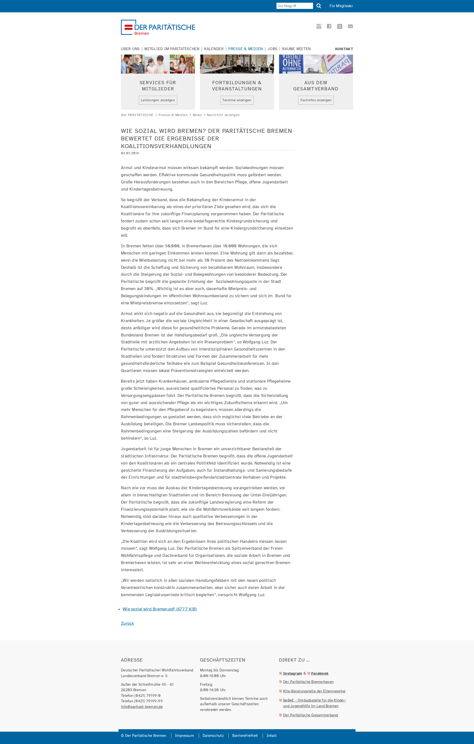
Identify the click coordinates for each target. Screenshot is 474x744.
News (197, 115)
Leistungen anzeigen (158, 100)
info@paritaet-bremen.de (142, 707)
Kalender (214, 49)
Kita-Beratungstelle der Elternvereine (314, 691)
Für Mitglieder (341, 6)
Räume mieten (296, 49)
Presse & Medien (245, 49)
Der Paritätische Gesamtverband (310, 715)
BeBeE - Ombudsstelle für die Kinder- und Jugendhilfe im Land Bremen (314, 703)
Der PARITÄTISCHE (137, 115)
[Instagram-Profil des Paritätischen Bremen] (318, 27)
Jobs (272, 49)
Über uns (130, 49)
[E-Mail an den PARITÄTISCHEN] (349, 27)
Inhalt (272, 735)
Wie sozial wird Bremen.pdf (160, 609)
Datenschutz (213, 735)
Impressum (184, 735)
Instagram (292, 673)
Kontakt (344, 49)
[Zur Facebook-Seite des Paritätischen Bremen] (328, 27)
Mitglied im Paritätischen (171, 49)
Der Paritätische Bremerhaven (308, 682)
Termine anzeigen (236, 100)
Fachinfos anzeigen (316, 100)
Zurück (127, 623)
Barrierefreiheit (245, 735)
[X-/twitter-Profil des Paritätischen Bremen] (339, 27)
